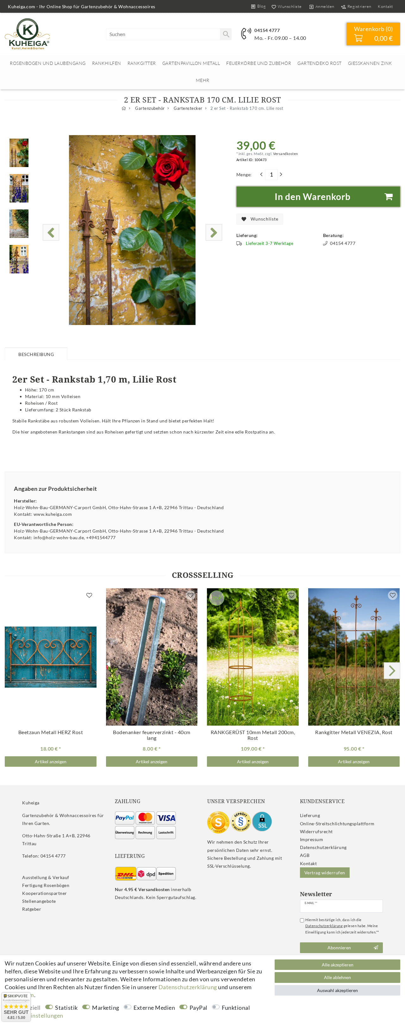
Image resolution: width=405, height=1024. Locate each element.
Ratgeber (31, 909)
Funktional (236, 1007)
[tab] (36, 353)
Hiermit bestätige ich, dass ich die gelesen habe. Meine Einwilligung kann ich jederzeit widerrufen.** (342, 926)
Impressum (311, 839)
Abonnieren (339, 947)
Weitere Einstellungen (34, 1015)
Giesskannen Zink (370, 63)
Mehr (202, 80)
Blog (261, 6)
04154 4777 (267, 30)
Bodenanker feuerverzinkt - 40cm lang (151, 735)
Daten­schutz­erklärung (323, 847)
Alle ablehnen (337, 977)
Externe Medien (154, 1007)
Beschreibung (36, 354)
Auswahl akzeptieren (337, 990)
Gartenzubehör (149, 108)
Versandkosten (285, 154)
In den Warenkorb (313, 196)
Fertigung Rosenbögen (45, 885)
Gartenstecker (187, 108)
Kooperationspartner (44, 893)
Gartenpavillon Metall (191, 63)
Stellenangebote (39, 901)
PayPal (199, 1007)
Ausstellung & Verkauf (45, 877)
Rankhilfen (106, 63)
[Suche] (225, 34)
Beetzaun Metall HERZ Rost (50, 732)
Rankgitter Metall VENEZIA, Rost (354, 732)
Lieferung (310, 815)
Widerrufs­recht (316, 831)
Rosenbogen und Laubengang (48, 63)
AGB (305, 855)
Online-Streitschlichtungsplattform (337, 823)
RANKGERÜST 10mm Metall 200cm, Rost (253, 735)
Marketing (105, 1007)
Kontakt (385, 6)
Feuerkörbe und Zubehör (258, 63)
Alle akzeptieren (337, 964)
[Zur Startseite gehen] (124, 108)
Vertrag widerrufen (324, 872)
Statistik (66, 1007)
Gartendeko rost (319, 63)
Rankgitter (142, 63)
